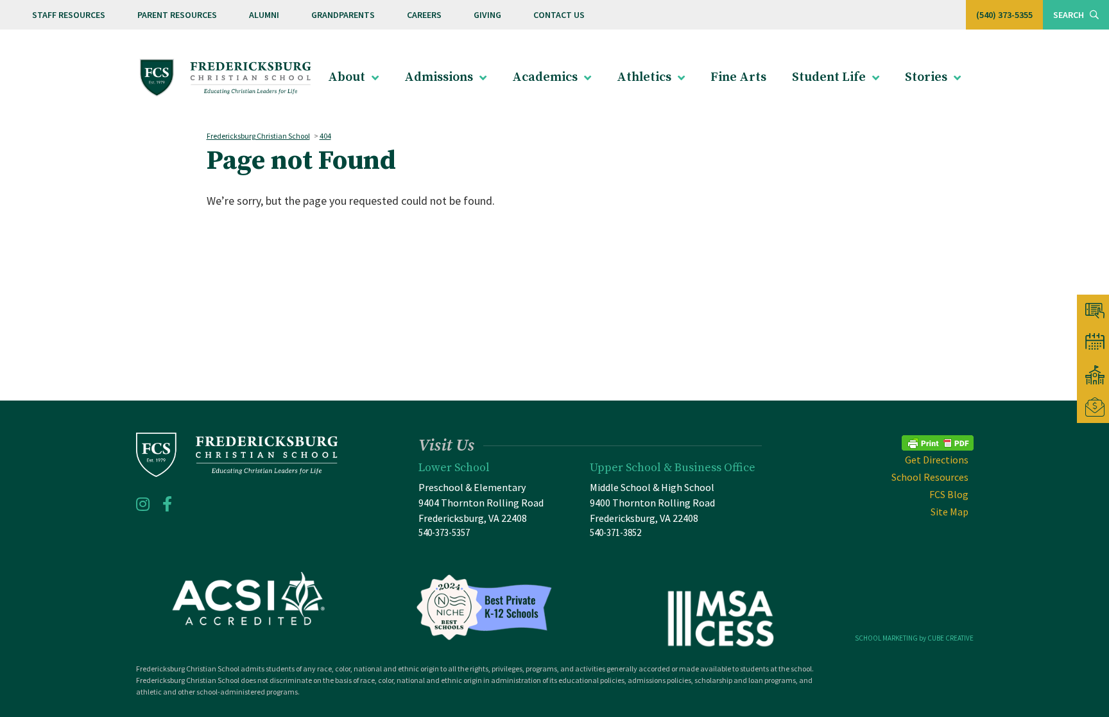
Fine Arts (738, 77)
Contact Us (559, 15)
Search (1069, 15)
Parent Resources (177, 15)
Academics (545, 77)
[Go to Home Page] (225, 78)
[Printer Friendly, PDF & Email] (938, 441)
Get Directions (936, 459)
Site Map (949, 511)
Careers (424, 15)
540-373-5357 (444, 532)
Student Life (829, 77)
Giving (487, 15)
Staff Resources (68, 15)
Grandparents (343, 15)
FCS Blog (948, 494)
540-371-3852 (615, 532)
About (346, 77)
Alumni (264, 15)
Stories (926, 77)
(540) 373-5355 (1004, 15)
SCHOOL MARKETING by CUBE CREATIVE (914, 638)
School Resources (929, 477)
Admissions (438, 77)
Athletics (644, 77)
